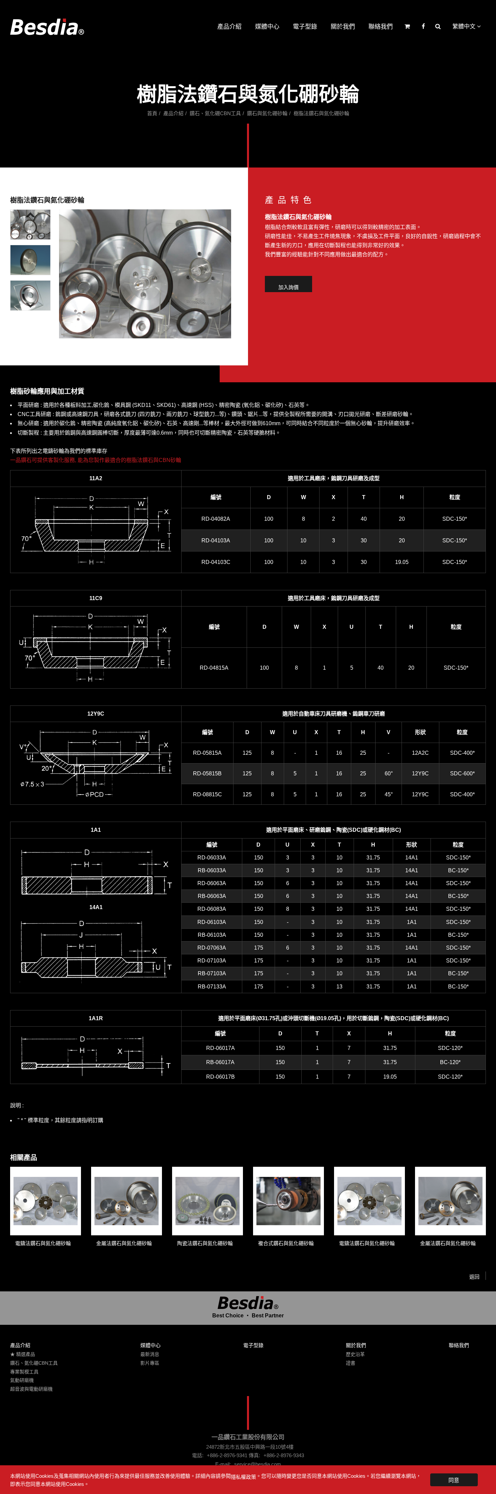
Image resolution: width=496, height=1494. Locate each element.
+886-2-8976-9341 (227, 1455)
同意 (453, 1480)
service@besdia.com (257, 1464)
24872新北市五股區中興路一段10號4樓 (250, 1447)
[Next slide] (30, 305)
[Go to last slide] (30, 215)
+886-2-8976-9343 (284, 1455)
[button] (30, 224)
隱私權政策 (243, 1477)
